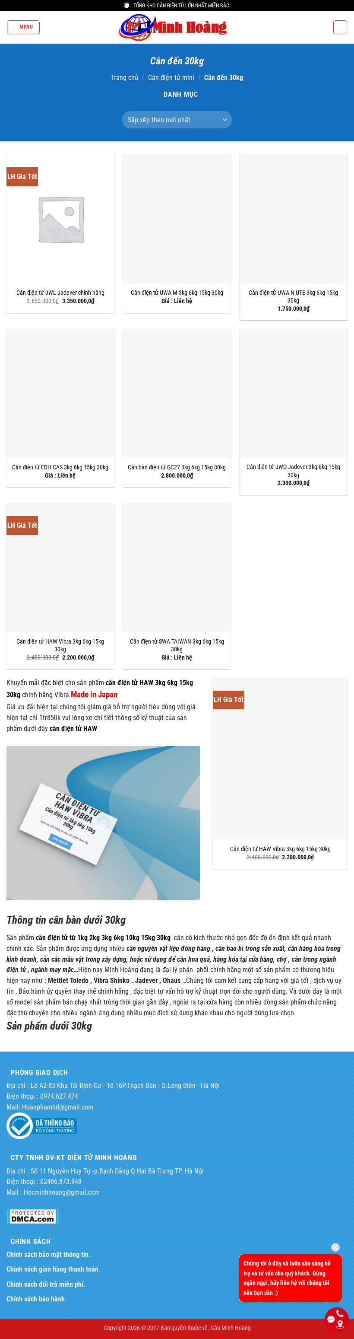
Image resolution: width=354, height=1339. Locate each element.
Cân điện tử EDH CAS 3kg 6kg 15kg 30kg (60, 467)
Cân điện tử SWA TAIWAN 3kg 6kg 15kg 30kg (177, 645)
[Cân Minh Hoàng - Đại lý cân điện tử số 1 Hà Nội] (177, 27)
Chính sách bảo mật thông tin (47, 1255)
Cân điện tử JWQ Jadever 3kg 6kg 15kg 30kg (293, 470)
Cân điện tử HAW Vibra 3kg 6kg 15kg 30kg (60, 645)
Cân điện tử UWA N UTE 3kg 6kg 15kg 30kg (293, 296)
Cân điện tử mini (171, 78)
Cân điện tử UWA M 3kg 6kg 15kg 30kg (177, 292)
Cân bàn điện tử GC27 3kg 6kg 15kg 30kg (177, 467)
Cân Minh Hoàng (231, 1327)
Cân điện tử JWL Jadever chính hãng (60, 292)
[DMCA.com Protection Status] (32, 1216)
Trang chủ (124, 78)
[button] (23, 27)
